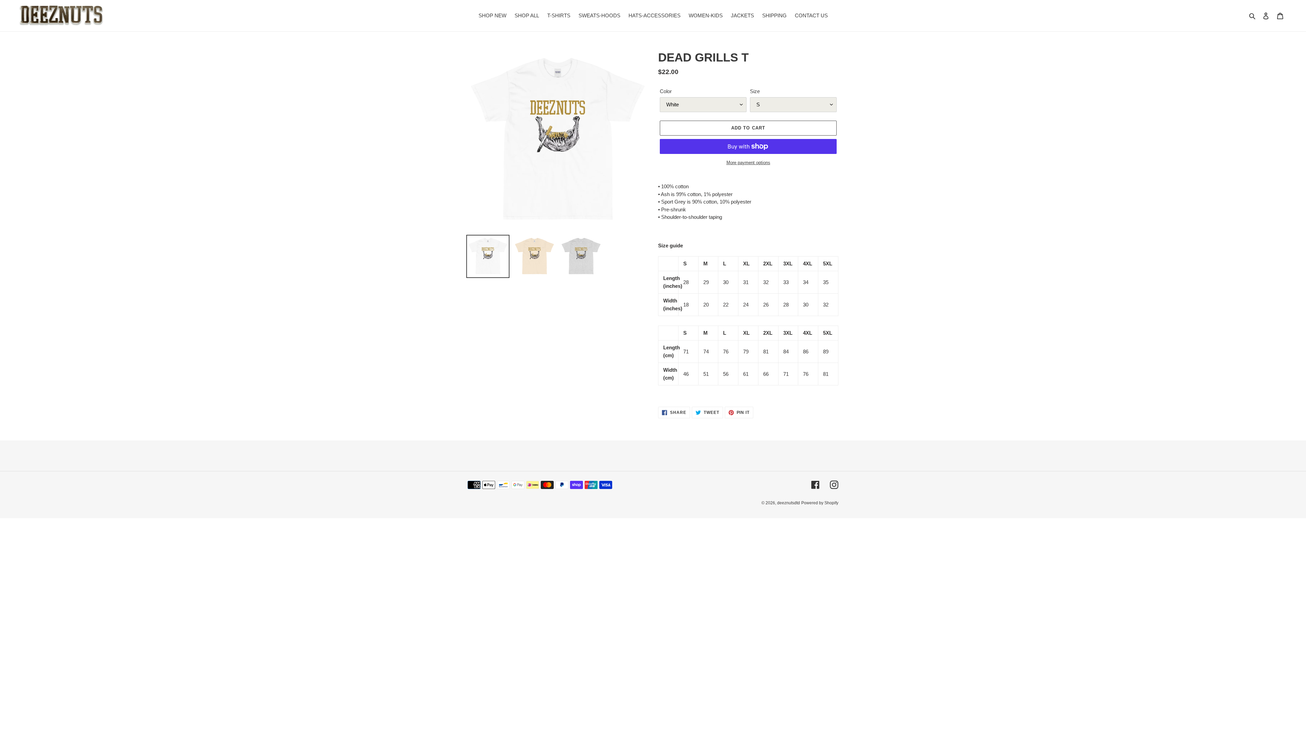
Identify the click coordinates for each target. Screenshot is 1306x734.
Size (755, 91)
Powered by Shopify (819, 503)
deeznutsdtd (788, 503)
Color (666, 91)
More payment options (748, 162)
